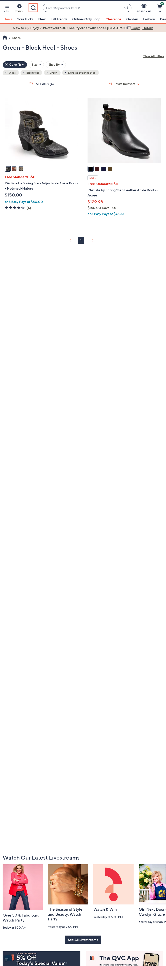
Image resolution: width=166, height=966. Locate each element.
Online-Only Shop (86, 19)
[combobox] (83, 8)
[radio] (8, 168)
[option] (83, 28)
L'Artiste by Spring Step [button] (82, 72)
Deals (7, 19)
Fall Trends (59, 19)
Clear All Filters (153, 56)
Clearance (113, 19)
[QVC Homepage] (5, 38)
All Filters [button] (44, 84)
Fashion (149, 19)
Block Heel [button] (32, 72)
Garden (132, 19)
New (42, 19)
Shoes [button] (12, 72)
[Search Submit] (127, 8)
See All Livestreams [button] (83, 939)
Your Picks (25, 19)
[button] (6, 9)
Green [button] (53, 72)
